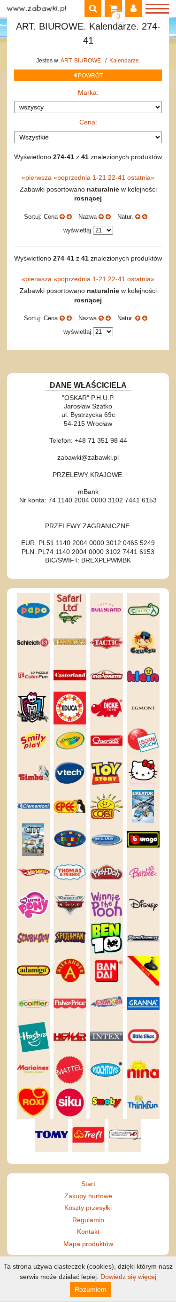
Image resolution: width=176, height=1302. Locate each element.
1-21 (100, 177)
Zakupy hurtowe (88, 1196)
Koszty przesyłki (88, 1207)
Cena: (88, 122)
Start (88, 1183)
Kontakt (88, 1231)
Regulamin (88, 1220)
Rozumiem (91, 1289)
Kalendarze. (124, 60)
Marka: (88, 92)
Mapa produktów (88, 1244)
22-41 (117, 177)
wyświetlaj (77, 230)
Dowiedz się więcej (128, 1276)
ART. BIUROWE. (82, 60)
